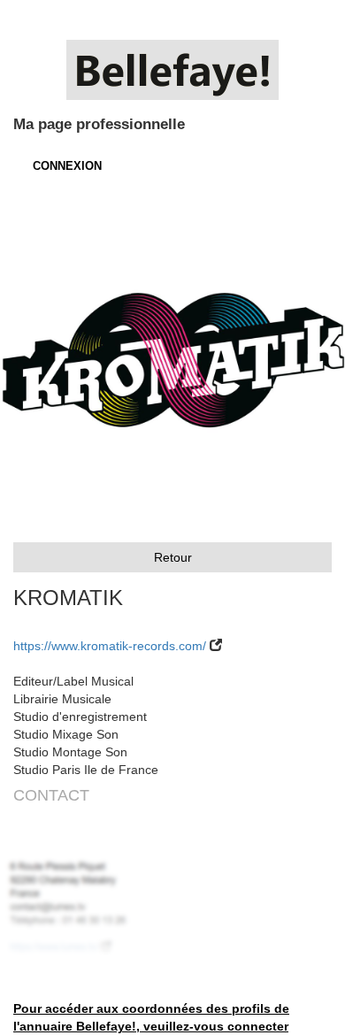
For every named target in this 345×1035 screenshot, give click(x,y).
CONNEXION (67, 165)
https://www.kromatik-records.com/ (109, 646)
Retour (173, 557)
